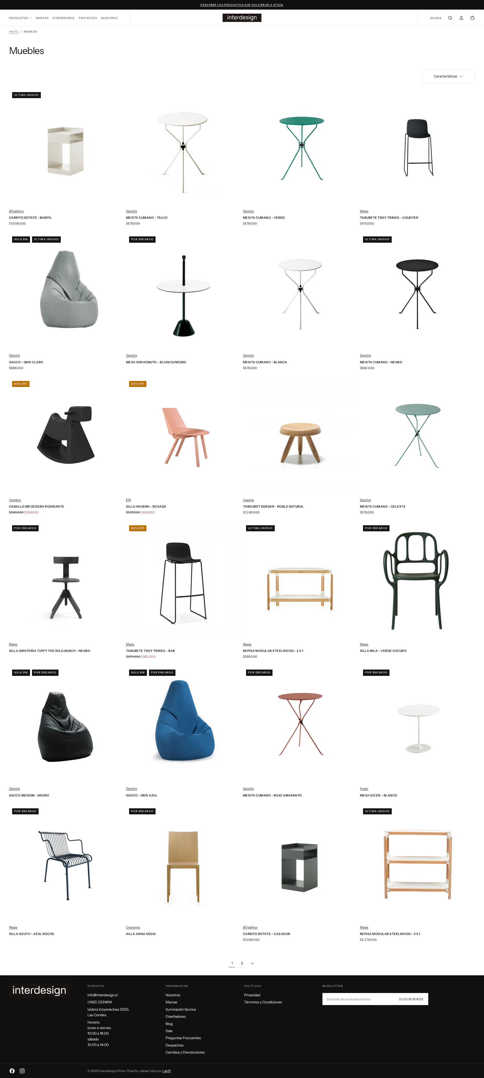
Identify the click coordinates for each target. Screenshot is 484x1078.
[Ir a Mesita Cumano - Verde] (300, 146)
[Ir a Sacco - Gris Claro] (66, 290)
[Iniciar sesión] (461, 18)
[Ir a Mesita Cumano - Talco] (183, 146)
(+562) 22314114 (99, 1002)
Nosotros (109, 18)
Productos (18, 18)
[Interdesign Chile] (39, 991)
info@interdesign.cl (102, 995)
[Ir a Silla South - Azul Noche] (66, 862)
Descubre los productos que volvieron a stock (242, 5)
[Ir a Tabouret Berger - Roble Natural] (300, 435)
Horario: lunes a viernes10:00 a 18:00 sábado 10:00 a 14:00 (99, 1033)
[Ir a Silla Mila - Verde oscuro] (417, 579)
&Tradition (16, 211)
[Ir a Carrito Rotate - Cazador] (300, 862)
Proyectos (88, 18)
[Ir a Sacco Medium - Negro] (66, 724)
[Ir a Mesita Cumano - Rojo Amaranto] (300, 724)
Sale (169, 1031)
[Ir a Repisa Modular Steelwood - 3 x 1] (417, 862)
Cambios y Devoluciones (185, 1052)
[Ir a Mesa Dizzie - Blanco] (417, 724)
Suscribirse (411, 999)
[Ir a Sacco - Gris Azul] (183, 724)
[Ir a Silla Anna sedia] (183, 862)
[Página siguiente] (252, 963)
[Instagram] (22, 1071)
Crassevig (133, 927)
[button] (436, 18)
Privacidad (252, 995)
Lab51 (166, 1071)
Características (445, 76)
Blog (169, 1023)
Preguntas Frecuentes (183, 1038)
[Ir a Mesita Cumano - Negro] (417, 290)
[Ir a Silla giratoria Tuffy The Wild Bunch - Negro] (66, 579)
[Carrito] (472, 18)
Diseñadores (64, 18)
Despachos (175, 1045)
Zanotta (131, 211)
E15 (128, 500)
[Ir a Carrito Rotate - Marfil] (66, 146)
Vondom (15, 500)
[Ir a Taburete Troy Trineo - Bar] (183, 579)
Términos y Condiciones (263, 1002)
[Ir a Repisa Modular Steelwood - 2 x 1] (300, 579)
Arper (364, 788)
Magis (364, 211)
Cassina (248, 500)
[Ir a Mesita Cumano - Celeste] (417, 435)
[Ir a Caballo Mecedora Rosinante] (66, 435)
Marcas (42, 18)
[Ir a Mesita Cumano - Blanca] (300, 290)
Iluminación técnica (181, 1009)
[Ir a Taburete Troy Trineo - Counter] (417, 146)
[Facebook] (12, 1071)
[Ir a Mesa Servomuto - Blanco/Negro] (183, 290)
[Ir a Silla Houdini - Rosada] (183, 435)
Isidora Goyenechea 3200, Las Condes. (108, 1012)
